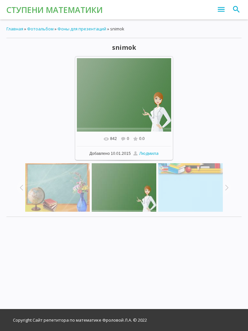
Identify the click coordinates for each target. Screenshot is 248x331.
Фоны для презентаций (81, 29)
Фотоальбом (40, 29)
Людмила (149, 153)
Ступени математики (54, 9)
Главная (14, 29)
